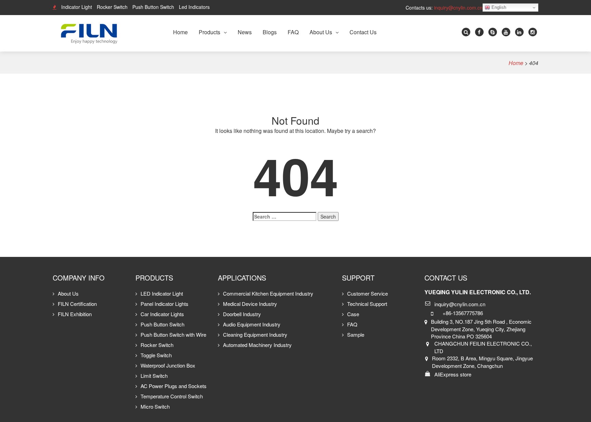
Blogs (270, 32)
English (498, 7)
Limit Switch (154, 375)
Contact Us (363, 32)
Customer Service (367, 293)
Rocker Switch (112, 6)
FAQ (293, 32)
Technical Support (367, 303)
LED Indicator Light (162, 293)
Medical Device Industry (250, 303)
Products (209, 32)
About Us (321, 32)
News (245, 32)
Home (180, 32)
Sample (355, 334)
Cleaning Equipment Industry (255, 334)
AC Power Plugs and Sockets (174, 385)
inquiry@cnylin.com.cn (458, 7)
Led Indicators (194, 6)
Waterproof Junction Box (168, 365)
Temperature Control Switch (172, 396)
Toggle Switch (156, 355)
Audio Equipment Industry (251, 324)
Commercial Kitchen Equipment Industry (268, 293)
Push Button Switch (153, 6)
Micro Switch (155, 406)
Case (353, 314)
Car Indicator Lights (162, 314)
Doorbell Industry (242, 314)
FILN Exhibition (75, 314)
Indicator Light (76, 6)
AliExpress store (452, 374)
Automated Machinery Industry (257, 344)
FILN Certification (77, 303)
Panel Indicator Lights (164, 303)
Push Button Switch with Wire (173, 334)
